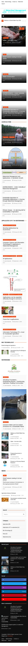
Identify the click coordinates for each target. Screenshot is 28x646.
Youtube (9, 6)
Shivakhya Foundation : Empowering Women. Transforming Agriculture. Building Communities (13, 381)
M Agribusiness (7, 258)
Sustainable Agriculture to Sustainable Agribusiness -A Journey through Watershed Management (14, 111)
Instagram (7, 6)
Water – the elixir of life (9, 20)
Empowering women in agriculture (13, 140)
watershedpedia (6, 42)
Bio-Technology (6, 530)
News (5, 54)
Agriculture (6, 90)
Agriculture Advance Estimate (9, 493)
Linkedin (11, 6)
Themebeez (10, 636)
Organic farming (8, 163)
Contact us (14, 1)
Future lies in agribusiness (11, 319)
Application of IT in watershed (9, 225)
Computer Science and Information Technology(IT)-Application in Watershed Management (13, 244)
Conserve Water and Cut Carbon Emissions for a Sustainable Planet (18, 559)
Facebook (2, 6)
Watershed (20, 1)
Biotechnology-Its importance (9, 345)
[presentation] (23, 21)
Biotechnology (8, 1)
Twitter (4, 6)
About (3, 1)
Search (3, 3)
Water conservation (9, 76)
